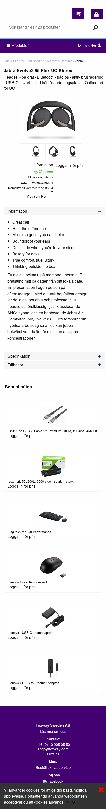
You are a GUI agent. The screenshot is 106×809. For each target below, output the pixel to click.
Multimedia (35, 61)
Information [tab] (17, 211)
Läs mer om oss (53, 731)
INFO (70, 802)
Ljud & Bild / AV (14, 61)
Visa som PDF (37, 196)
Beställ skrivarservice (53, 767)
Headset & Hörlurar (59, 61)
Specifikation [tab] (19, 356)
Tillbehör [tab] (15, 365)
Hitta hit (53, 753)
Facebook (55, 781)
